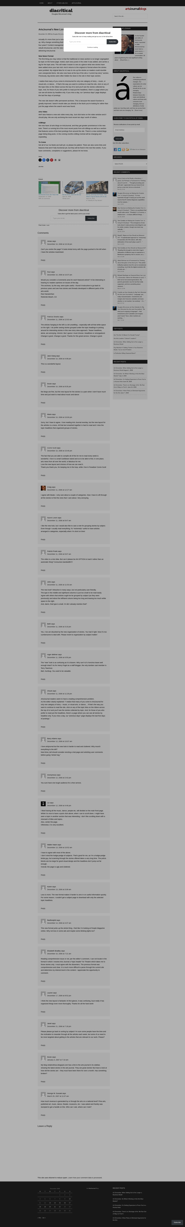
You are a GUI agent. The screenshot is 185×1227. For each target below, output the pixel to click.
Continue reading (92, 47)
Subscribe (112, 42)
